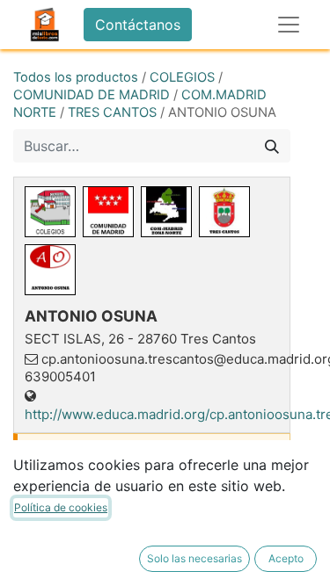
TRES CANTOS (112, 112)
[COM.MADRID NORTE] (166, 211)
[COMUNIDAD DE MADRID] (108, 211)
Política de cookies (60, 507)
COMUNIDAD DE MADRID (91, 95)
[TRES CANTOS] (224, 211)
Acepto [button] (286, 558)
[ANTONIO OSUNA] (50, 269)
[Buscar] (271, 146)
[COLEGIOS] (50, 211)
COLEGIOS (182, 77)
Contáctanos (137, 24)
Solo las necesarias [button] (194, 558)
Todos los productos (75, 77)
